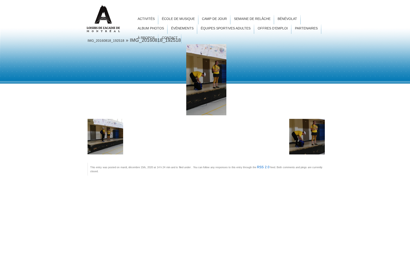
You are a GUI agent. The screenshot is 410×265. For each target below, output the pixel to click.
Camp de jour (214, 19)
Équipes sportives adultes (226, 28)
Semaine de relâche (252, 19)
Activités (146, 19)
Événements (182, 28)
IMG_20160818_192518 (106, 40)
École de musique (178, 19)
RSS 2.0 (263, 167)
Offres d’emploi (273, 28)
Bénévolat (287, 19)
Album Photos (151, 28)
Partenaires (306, 28)
